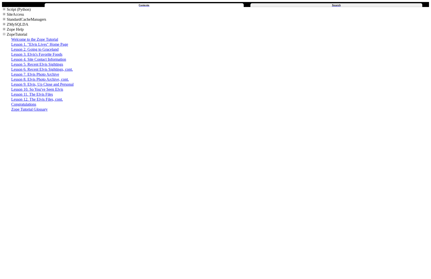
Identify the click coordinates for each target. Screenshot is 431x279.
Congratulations (23, 104)
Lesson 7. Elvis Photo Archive (35, 74)
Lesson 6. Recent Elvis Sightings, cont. (42, 69)
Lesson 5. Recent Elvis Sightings (37, 64)
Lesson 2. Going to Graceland (35, 49)
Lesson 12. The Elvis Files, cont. (37, 99)
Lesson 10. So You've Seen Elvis (37, 89)
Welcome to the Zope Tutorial (34, 39)
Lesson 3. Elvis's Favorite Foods (36, 54)
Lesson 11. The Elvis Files (32, 94)
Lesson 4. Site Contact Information (38, 59)
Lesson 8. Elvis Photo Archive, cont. (40, 79)
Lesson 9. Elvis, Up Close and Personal (42, 84)
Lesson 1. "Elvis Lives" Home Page (39, 44)
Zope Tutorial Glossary (29, 109)
